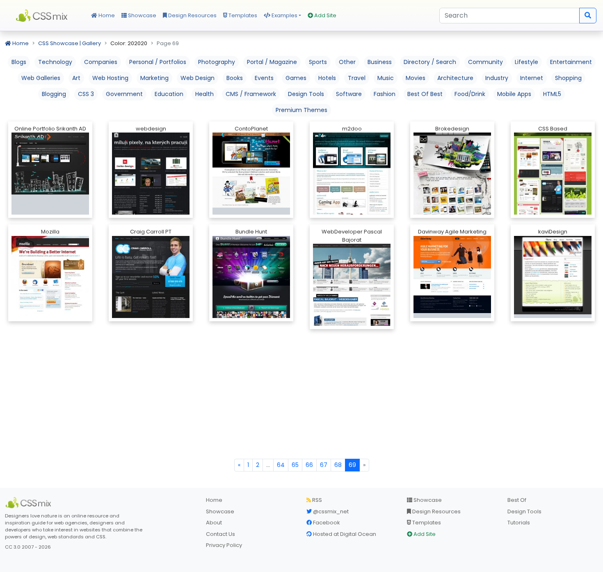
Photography (216, 62)
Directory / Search (430, 62)
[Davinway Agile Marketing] (452, 274)
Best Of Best (425, 94)
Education (169, 94)
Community (485, 62)
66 (309, 465)
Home (106, 15)
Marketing (154, 78)
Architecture (455, 78)
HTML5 (552, 94)
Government (124, 94)
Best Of (516, 500)
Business (380, 62)
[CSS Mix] (29, 502)
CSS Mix (43, 15)
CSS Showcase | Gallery (69, 43)
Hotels (327, 78)
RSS (316, 500)
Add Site (324, 15)
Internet (531, 78)
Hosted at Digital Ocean (344, 534)
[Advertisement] (301, 397)
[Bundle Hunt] (251, 284)
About (214, 522)
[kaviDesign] (553, 275)
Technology (55, 62)
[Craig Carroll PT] (151, 295)
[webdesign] (151, 186)
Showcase (141, 15)
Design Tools (306, 94)
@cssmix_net (330, 511)
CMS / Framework (251, 94)
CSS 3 (86, 94)
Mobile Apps (514, 94)
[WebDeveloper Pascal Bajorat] (352, 318)
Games (296, 78)
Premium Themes (301, 110)
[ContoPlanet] (251, 170)
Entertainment (571, 62)
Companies (100, 62)
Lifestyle (526, 62)
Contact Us (220, 534)
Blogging (54, 94)
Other (347, 62)
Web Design (197, 78)
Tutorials (518, 522)
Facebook (326, 522)
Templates (242, 15)
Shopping (568, 78)
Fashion (384, 94)
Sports (318, 62)
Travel (356, 78)
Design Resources (192, 15)
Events (264, 78)
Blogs (18, 62)
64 (281, 465)
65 (295, 465)
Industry (496, 78)
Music (385, 78)
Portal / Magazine (272, 62)
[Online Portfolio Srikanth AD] (50, 163)
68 (338, 465)
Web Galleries (40, 78)
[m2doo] (352, 198)
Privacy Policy (224, 545)
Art (76, 78)
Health (204, 94)
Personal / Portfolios (157, 62)
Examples (283, 15)
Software (349, 94)
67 (323, 465)
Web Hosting (110, 78)
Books (234, 78)
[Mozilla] (50, 293)
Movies (415, 78)
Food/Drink (470, 94)
